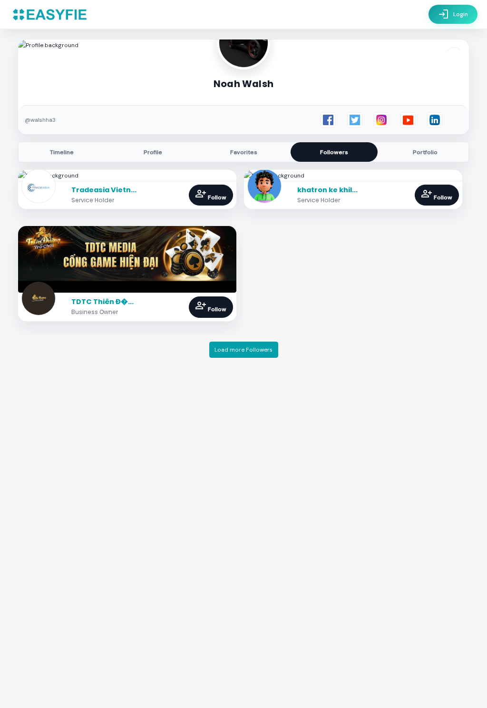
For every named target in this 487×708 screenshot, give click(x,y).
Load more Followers (243, 350)
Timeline (62, 152)
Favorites (243, 152)
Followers (334, 152)
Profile (153, 152)
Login (453, 14)
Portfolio (425, 152)
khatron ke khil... (327, 190)
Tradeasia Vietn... (103, 190)
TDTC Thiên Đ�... (102, 301)
